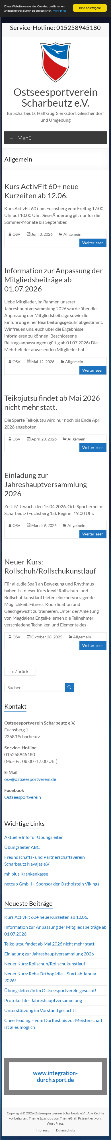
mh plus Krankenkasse (26, 873)
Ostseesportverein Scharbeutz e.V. (55, 97)
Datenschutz (65, 1130)
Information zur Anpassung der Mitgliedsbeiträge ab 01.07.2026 (53, 279)
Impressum (44, 1130)
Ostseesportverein (22, 797)
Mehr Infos (59, 10)
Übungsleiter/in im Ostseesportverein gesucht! (50, 990)
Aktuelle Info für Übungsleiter (33, 837)
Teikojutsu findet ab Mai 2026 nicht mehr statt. (52, 402)
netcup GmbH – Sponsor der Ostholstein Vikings (51, 883)
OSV (16, 234)
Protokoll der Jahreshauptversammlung (43, 1000)
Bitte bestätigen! (90, 8)
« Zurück (20, 671)
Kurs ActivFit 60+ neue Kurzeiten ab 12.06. (41, 191)
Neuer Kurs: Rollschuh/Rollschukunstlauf (50, 566)
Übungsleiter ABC (22, 847)
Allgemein (72, 234)
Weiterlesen (93, 242)
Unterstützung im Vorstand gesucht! (40, 1010)
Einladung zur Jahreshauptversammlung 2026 (45, 484)
